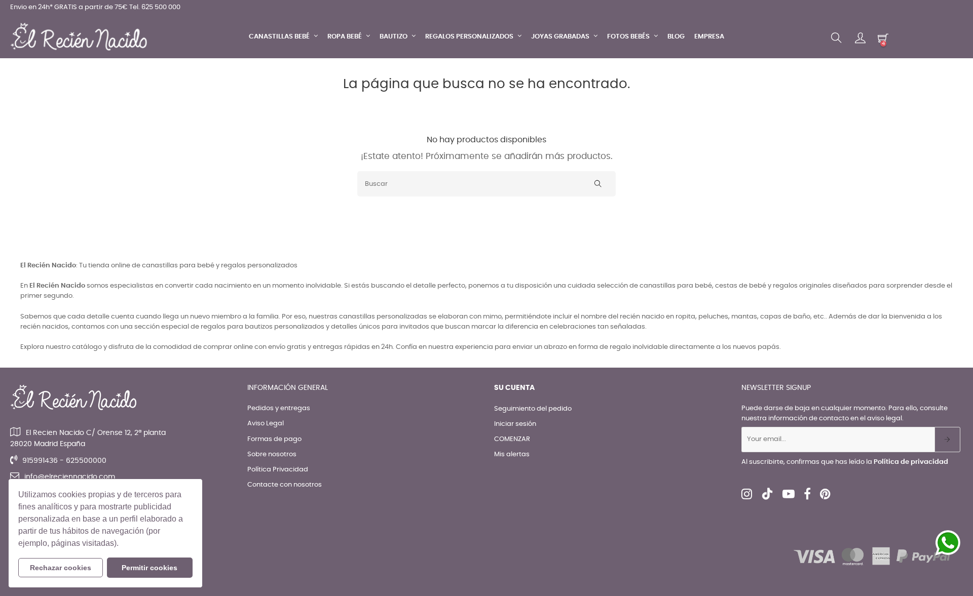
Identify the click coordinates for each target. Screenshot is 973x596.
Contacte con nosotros (284, 485)
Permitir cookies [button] (149, 568)
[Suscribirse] (947, 439)
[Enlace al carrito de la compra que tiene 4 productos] (883, 37)
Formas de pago (274, 439)
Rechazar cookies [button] (60, 568)
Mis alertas (512, 454)
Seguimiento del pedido (533, 409)
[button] (122, 544)
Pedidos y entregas (278, 408)
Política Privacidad (277, 469)
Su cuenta (514, 387)
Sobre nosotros (271, 454)
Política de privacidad (911, 462)
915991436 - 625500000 (64, 460)
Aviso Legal (265, 423)
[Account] (860, 38)
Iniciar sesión (515, 424)
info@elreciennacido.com (69, 477)
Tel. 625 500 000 (154, 7)
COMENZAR (512, 439)
